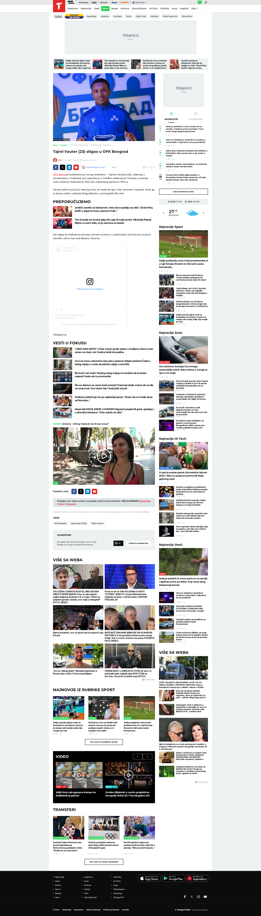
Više (193, 8)
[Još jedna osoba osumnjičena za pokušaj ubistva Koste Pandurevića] (166, 624)
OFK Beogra (60, 174)
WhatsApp (145, 501)
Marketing (66, 910)
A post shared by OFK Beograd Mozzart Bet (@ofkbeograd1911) (90, 324)
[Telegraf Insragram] (198, 896)
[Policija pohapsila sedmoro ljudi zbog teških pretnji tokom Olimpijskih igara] (104, 827)
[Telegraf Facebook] (185, 896)
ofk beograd (60, 523)
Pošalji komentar (138, 543)
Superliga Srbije (79, 523)
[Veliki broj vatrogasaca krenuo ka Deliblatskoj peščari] (79, 775)
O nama (56, 910)
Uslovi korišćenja (142, 512)
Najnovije (171, 227)
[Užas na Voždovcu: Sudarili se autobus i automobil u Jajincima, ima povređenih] (166, 597)
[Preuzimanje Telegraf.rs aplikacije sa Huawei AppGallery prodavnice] (197, 878)
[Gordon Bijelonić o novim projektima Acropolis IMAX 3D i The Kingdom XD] (128, 775)
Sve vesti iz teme (104, 862)
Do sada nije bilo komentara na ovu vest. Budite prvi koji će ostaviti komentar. (77, 543)
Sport (55, 145)
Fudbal (63, 145)
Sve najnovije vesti (183, 192)
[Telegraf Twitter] (191, 896)
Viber (61, 504)
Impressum (78, 910)
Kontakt (125, 910)
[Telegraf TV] (205, 896)
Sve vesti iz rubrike (104, 742)
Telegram (70, 504)
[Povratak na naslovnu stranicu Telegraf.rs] (59, 6)
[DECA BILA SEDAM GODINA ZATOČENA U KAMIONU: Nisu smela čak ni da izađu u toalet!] (166, 610)
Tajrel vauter (97, 523)
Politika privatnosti (111, 910)
